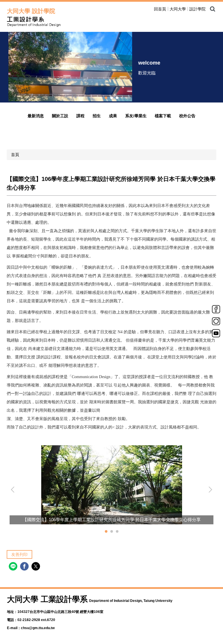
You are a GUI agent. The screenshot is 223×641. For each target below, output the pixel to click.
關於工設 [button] (60, 115)
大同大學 (178, 9)
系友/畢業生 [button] (136, 115)
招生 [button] (97, 115)
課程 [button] (80, 115)
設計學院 (197, 9)
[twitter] (36, 567)
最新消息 (36, 115)
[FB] (216, 309)
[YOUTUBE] (216, 333)
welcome (149, 63)
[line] (14, 567)
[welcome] (70, 66)
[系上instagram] (216, 320)
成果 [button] (113, 115)
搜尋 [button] (212, 9)
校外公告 (187, 115)
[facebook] (25, 567)
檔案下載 (163, 115)
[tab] (106, 97)
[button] (14, 489)
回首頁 (160, 9)
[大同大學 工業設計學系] (68, 22)
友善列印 (19, 554)
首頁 (15, 154)
